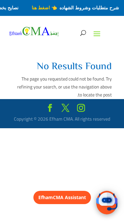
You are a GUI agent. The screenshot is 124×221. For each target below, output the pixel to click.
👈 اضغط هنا (45, 7)
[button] (106, 202)
